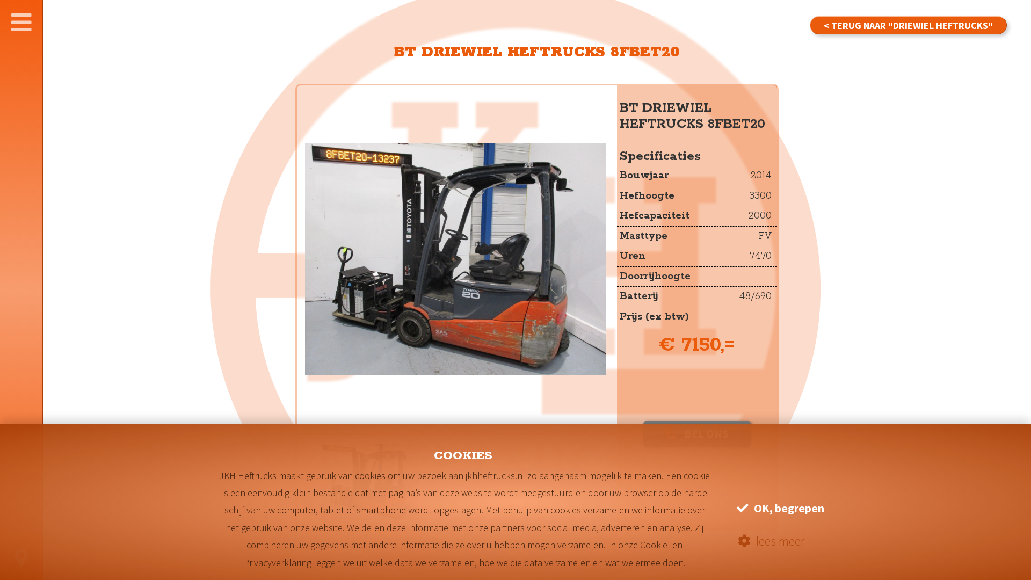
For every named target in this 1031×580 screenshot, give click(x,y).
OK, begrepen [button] (789, 508)
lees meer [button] (780, 541)
